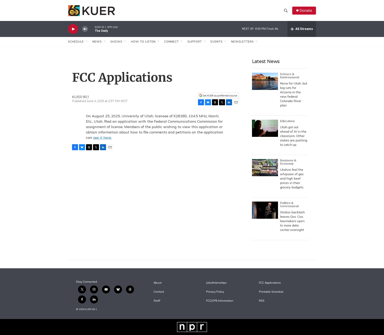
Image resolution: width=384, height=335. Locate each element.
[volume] (85, 29)
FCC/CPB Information (219, 300)
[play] (73, 29)
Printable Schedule (271, 291)
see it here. (102, 137)
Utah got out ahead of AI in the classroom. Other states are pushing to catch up (293, 136)
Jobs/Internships (216, 282)
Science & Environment (289, 75)
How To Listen (143, 41)
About (158, 282)
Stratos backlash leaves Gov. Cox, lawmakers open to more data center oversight (292, 221)
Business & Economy (288, 162)
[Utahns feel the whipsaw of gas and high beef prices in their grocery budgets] (265, 167)
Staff (157, 300)
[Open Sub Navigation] (86, 41)
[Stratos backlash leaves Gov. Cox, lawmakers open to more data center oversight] (265, 210)
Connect (171, 41)
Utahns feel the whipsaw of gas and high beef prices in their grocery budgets (292, 178)
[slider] (91, 29)
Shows (116, 41)
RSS (261, 300)
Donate (306, 10)
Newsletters (242, 41)
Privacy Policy (215, 291)
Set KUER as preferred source (219, 95)
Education (287, 121)
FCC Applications (270, 282)
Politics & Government (289, 204)
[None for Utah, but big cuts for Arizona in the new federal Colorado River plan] (265, 81)
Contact (159, 291)
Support (194, 41)
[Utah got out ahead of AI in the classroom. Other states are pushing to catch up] (265, 128)
